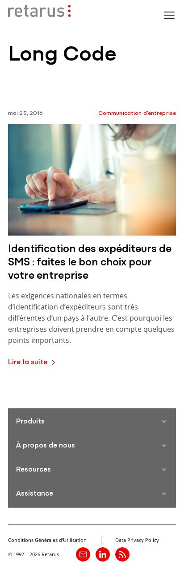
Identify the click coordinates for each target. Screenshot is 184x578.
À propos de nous (45, 445)
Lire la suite (28, 362)
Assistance (34, 493)
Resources (33, 469)
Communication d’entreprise (137, 113)
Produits (30, 421)
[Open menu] (169, 15)
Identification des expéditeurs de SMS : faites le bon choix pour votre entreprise (89, 262)
